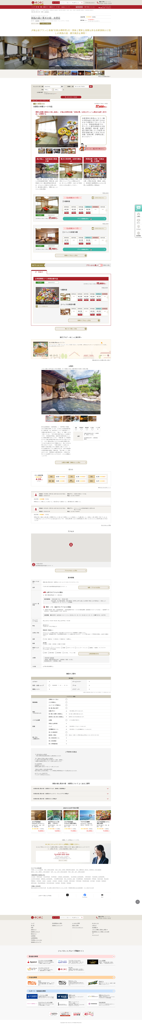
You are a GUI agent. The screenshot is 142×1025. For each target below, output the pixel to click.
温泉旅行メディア (65, 7)
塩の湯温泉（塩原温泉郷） (77, 873)
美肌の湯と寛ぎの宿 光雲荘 (45, 18)
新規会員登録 (80, 7)
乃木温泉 (33, 873)
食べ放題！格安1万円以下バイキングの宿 (57, 884)
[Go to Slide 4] (64, 119)
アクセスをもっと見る (71, 567)
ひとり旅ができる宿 (89, 884)
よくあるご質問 (76, 919)
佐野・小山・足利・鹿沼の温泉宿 (59, 868)
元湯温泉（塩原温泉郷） (64, 873)
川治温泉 (66, 877)
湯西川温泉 (34, 879)
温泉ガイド (45, 7)
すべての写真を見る (104, 76)
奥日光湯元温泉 (50, 879)
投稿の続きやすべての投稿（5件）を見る (101, 356)
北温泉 (44, 877)
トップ (33, 7)
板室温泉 (104, 877)
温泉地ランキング (35, 928)
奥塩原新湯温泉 (41, 879)
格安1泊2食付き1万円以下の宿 (38, 884)
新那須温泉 (88, 873)
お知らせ (94, 921)
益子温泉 (92, 877)
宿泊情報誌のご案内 (57, 919)
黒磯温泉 (33, 877)
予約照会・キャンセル (36, 936)
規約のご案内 (75, 921)
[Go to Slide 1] (41, 119)
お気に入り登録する (46, 23)
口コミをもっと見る (106, 521)
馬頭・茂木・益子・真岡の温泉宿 (76, 868)
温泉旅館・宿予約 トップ (36, 10)
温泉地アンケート (56, 921)
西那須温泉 (39, 873)
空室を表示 (106, 189)
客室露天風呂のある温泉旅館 (76, 884)
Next (97, 53)
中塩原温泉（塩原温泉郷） (98, 873)
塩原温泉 (37, 20)
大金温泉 (49, 877)
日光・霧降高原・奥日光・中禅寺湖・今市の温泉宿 (88, 866)
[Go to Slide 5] (72, 119)
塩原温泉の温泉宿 (89, 10)
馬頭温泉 (69, 879)
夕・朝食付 (39, 268)
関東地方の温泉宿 (54, 10)
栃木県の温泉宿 (62, 10)
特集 (41, 7)
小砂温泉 (54, 877)
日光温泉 (98, 877)
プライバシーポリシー (77, 923)
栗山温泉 (106, 875)
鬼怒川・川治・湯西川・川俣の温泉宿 (40, 868)
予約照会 (90, 7)
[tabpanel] (71, 53)
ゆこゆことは (95, 919)
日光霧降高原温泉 (58, 875)
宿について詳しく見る (71, 325)
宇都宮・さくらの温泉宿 (37, 866)
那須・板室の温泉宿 (49, 866)
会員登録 (33, 932)
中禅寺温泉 (78, 877)
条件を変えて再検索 (72, 97)
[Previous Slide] (40, 115)
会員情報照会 (34, 934)
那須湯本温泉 (86, 877)
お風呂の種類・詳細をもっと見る (71, 458)
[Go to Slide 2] (49, 119)
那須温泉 (63, 879)
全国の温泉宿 (46, 10)
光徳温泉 (60, 877)
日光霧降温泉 (79, 875)
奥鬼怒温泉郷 (87, 875)
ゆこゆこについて (91, 2)
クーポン (58, 7)
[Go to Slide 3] (56, 119)
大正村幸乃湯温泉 (35, 875)
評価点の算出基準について (105, 483)
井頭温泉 (39, 877)
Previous (45, 53)
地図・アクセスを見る (94, 584)
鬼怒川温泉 (72, 877)
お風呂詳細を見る (94, 650)
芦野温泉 (94, 875)
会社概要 (94, 923)
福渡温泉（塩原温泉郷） (47, 875)
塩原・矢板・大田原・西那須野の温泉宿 (75, 10)
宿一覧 (37, 7)
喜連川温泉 (100, 875)
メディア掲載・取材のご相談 (99, 925)
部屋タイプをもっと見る (71, 251)
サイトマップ (95, 931)
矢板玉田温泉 (46, 873)
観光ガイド (52, 7)
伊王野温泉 (54, 873)
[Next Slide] (73, 115)
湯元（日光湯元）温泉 (69, 875)
